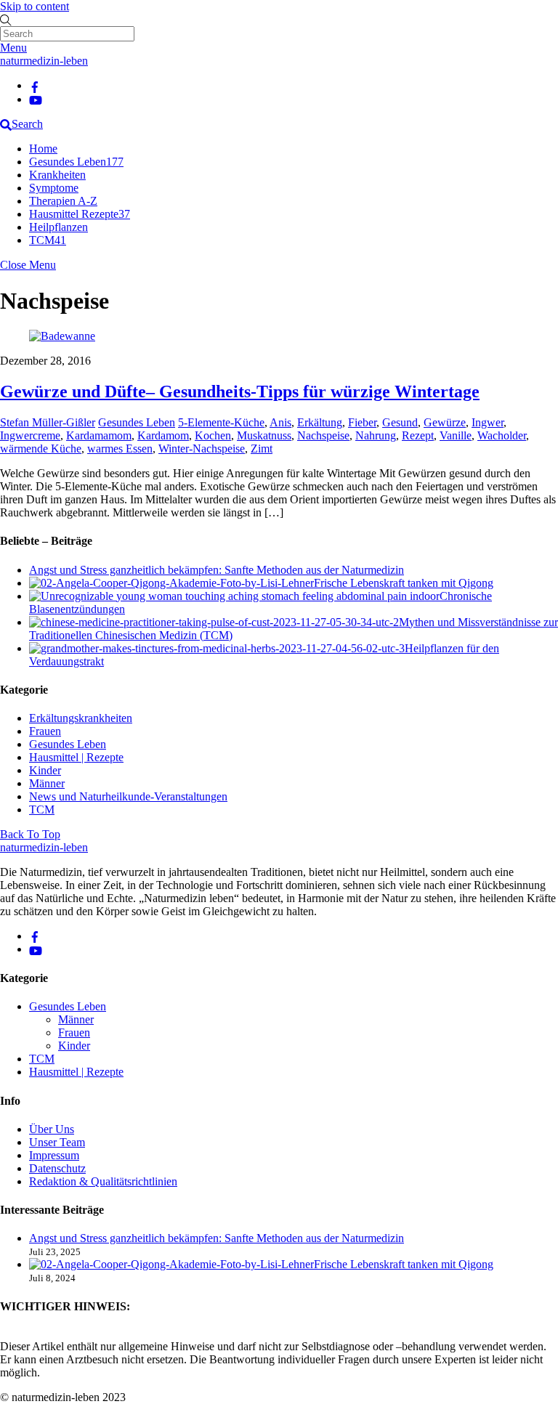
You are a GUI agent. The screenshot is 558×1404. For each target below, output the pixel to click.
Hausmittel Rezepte (79, 214)
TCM (47, 240)
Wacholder (501, 435)
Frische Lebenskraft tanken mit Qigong (403, 583)
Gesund (400, 422)
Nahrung (375, 435)
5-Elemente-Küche (221, 422)
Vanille (456, 435)
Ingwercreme (30, 435)
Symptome (53, 188)
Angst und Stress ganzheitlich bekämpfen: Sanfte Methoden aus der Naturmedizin (216, 570)
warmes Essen (120, 448)
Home (43, 148)
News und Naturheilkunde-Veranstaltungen (128, 796)
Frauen (45, 731)
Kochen (213, 435)
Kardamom (163, 435)
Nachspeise (323, 435)
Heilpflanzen (58, 227)
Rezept (418, 435)
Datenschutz (57, 1168)
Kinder (45, 770)
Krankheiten (57, 175)
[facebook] (35, 85)
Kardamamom (99, 435)
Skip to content (34, 6)
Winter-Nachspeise (201, 448)
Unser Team (57, 1142)
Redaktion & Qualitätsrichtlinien (103, 1181)
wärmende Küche (40, 448)
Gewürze (445, 422)
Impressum (54, 1155)
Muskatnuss (264, 435)
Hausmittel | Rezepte (76, 757)
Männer (47, 783)
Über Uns (51, 1129)
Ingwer (488, 422)
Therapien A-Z (63, 201)
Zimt (261, 448)
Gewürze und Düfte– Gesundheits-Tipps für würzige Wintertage (240, 391)
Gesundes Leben (76, 161)
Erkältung (319, 422)
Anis (280, 422)
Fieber (362, 422)
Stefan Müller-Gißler (47, 422)
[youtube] (35, 99)
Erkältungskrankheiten (80, 718)
